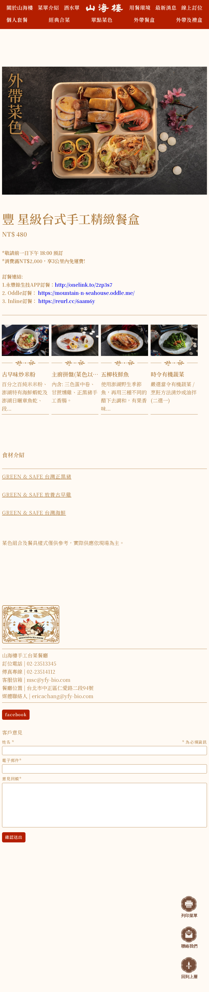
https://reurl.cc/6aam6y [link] (66, 300)
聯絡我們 (189, 946)
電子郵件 (10, 760)
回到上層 (189, 976)
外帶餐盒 (144, 19)
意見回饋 (10, 779)
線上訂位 (192, 7)
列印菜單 (189, 915)
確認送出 (13, 837)
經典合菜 (59, 19)
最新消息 (166, 7)
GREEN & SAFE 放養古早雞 (36, 494)
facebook (16, 714)
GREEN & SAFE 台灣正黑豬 (36, 476)
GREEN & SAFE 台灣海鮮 (34, 512)
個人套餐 (17, 19)
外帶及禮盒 (189, 19)
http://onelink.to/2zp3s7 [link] (83, 284)
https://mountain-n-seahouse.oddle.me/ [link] (86, 292)
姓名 (104, 742)
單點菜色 (102, 19)
